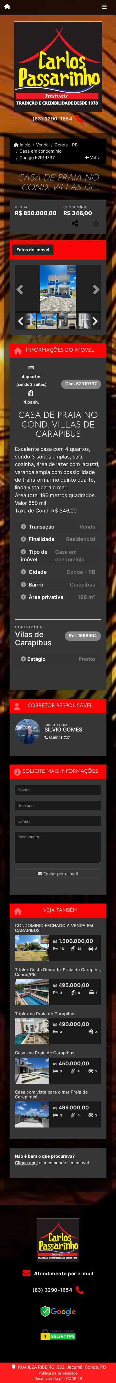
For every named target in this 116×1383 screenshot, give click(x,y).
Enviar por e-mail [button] (60, 873)
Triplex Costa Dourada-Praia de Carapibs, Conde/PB (58, 972)
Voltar (95, 157)
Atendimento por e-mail (63, 1273)
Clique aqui (26, 1162)
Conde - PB (66, 145)
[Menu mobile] (7, 7)
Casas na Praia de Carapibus (44, 1052)
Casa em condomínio (40, 151)
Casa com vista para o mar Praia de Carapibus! (51, 1094)
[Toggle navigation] (104, 7)
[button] (21, 289)
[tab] (32, 249)
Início (24, 145)
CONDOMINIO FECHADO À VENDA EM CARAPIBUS (54, 928)
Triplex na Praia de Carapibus (45, 1013)
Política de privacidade (58, 1373)
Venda (42, 145)
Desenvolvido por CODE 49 (58, 1378)
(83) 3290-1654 (52, 119)
